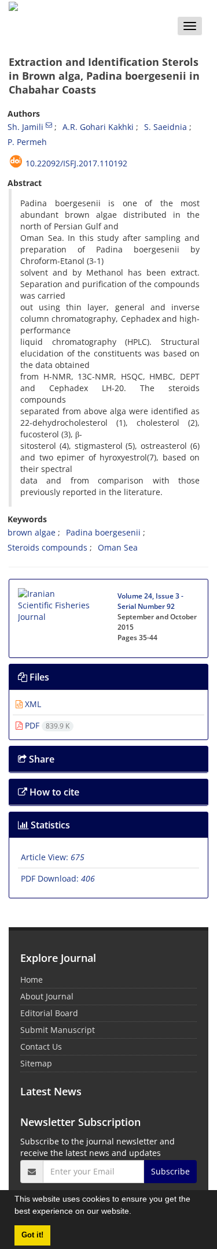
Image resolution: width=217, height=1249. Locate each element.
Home (31, 979)
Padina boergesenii (103, 532)
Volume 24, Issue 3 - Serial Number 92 (150, 601)
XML (32, 703)
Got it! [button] (32, 1235)
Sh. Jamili (25, 126)
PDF (46, 725)
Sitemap (36, 1063)
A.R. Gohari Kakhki (98, 126)
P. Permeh (27, 141)
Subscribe (170, 1171)
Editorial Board (49, 1013)
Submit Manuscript (57, 1029)
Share (40, 759)
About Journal (46, 996)
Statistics (49, 825)
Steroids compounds (47, 547)
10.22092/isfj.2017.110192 (76, 163)
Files (38, 677)
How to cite (53, 792)
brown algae (32, 532)
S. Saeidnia (165, 126)
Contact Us (41, 1046)
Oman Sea (118, 547)
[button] (135, 1212)
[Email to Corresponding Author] (49, 125)
